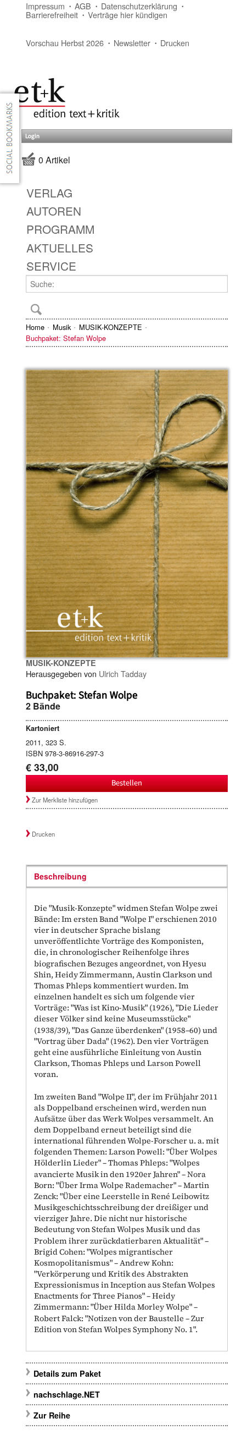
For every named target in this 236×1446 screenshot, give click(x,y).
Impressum (45, 6)
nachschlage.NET (66, 1394)
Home (35, 327)
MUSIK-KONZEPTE (110, 327)
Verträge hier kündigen (127, 14)
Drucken (174, 42)
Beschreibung (60, 876)
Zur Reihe (51, 1415)
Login (32, 136)
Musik (62, 327)
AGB (83, 6)
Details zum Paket (67, 1373)
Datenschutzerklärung (139, 6)
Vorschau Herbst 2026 (65, 42)
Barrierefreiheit (52, 14)
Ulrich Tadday (123, 673)
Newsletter (132, 42)
